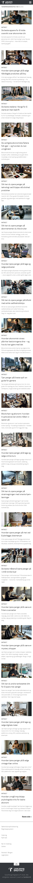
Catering (4, 835)
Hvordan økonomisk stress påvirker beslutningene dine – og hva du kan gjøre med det (15, 341)
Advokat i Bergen (7, 852)
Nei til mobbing (6, 844)
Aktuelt (4, 27)
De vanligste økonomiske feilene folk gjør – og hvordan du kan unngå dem (15, 146)
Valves (3, 846)
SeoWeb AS (27, 877)
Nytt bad (4, 838)
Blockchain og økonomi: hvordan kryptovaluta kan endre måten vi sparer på (15, 417)
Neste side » (27, 817)
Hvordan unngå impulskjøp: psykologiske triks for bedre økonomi (13, 799)
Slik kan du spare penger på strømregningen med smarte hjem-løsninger (16, 494)
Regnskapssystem (7, 829)
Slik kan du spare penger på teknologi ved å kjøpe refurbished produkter (15, 187)
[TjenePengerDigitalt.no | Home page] (9, 2)
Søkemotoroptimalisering (9, 826)
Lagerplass (4, 855)
